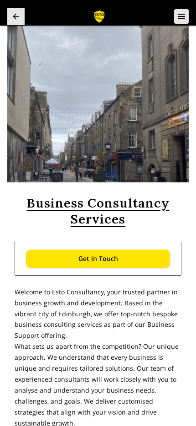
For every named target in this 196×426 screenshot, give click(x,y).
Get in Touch (98, 258)
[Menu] (181, 16)
